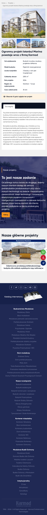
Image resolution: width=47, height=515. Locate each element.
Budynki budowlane (23, 384)
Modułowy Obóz (23, 312)
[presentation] (1, 42)
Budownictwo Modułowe (23, 309)
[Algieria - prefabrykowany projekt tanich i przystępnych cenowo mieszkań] (23, 253)
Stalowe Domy (23, 356)
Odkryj (5, 215)
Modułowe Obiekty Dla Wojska (23, 335)
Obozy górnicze (24, 407)
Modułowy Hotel (23, 332)
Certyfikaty (23, 491)
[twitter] (16, 287)
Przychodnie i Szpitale (23, 329)
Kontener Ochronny (23, 445)
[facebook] (11, 287)
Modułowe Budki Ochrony (23, 450)
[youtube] (30, 287)
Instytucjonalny (23, 481)
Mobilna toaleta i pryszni (23, 460)
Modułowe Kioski (23, 453)
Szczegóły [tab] (9, 106)
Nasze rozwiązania (23, 381)
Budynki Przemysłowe (23, 397)
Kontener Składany (23, 422)
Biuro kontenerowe (24, 425)
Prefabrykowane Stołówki (23, 322)
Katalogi (23, 494)
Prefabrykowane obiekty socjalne (23, 341)
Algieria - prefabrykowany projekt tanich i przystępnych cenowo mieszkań (23, 267)
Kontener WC (23, 435)
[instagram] (21, 287)
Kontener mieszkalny (23, 418)
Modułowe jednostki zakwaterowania (23, 319)
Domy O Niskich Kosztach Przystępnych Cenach (23, 376)
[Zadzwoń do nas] (43, 257)
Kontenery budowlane (23, 428)
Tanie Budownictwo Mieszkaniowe (23, 366)
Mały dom (23, 363)
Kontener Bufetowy (23, 438)
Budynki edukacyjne (23, 388)
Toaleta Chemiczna (23, 463)
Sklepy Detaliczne (23, 410)
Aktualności (23, 487)
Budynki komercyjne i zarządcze (23, 391)
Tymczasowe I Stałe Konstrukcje (23, 413)
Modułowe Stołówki (23, 345)
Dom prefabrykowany (23, 360)
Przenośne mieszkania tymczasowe (23, 369)
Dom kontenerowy (23, 432)
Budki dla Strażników (23, 476)
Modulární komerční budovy (23, 338)
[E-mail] (43, 263)
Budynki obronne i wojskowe (23, 394)
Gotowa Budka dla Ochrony (23, 456)
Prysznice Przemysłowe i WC (23, 348)
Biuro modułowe (23, 316)
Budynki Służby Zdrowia (24, 400)
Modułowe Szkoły (23, 325)
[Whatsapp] (43, 252)
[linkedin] (26, 287)
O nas (23, 484)
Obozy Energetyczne (23, 404)
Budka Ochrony (23, 469)
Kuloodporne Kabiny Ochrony (23, 466)
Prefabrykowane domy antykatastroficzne (23, 373)
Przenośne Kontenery (23, 441)
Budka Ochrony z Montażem (23, 473)
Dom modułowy (23, 241)
